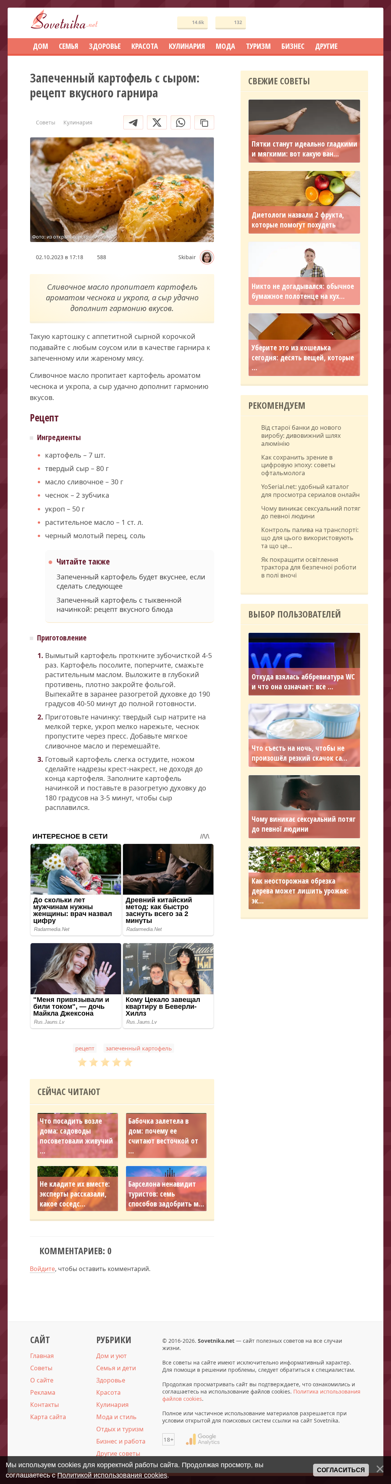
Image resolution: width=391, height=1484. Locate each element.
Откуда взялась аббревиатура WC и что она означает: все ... (303, 682)
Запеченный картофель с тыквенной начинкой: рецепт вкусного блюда (119, 604)
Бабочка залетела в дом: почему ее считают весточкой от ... (163, 1136)
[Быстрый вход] (357, 23)
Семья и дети (116, 1368)
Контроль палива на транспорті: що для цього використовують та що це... (310, 538)
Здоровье (110, 1380)
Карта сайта (48, 1417)
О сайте (41, 1380)
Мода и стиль (116, 1417)
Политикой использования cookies (112, 1475)
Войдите (42, 1269)
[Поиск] (334, 23)
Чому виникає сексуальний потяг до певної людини (310, 513)
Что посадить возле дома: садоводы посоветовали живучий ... (76, 1136)
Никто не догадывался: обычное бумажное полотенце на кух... (303, 291)
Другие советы (118, 1453)
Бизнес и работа (120, 1441)
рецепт (84, 1048)
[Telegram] (133, 122)
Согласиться (341, 1470)
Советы (41, 1368)
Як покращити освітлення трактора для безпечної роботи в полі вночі (308, 567)
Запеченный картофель (139, 1048)
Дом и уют (111, 1356)
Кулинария (112, 1404)
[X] (157, 122)
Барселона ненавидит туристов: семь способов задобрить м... (166, 1194)
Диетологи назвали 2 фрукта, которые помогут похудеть (298, 220)
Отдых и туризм (120, 1429)
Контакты (44, 1404)
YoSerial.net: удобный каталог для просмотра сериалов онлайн (310, 491)
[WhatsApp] (181, 122)
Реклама (42, 1392)
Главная (42, 1356)
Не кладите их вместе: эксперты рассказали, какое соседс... (75, 1194)
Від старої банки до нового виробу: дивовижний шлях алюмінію (301, 435)
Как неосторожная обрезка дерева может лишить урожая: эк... (300, 891)
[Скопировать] (204, 122)
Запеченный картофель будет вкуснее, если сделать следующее (131, 581)
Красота (108, 1392)
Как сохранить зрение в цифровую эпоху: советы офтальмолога (298, 465)
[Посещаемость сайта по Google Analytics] (203, 1439)
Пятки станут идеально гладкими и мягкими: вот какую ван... (304, 149)
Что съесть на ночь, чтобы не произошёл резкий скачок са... (299, 753)
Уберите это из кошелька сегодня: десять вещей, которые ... (303, 358)
